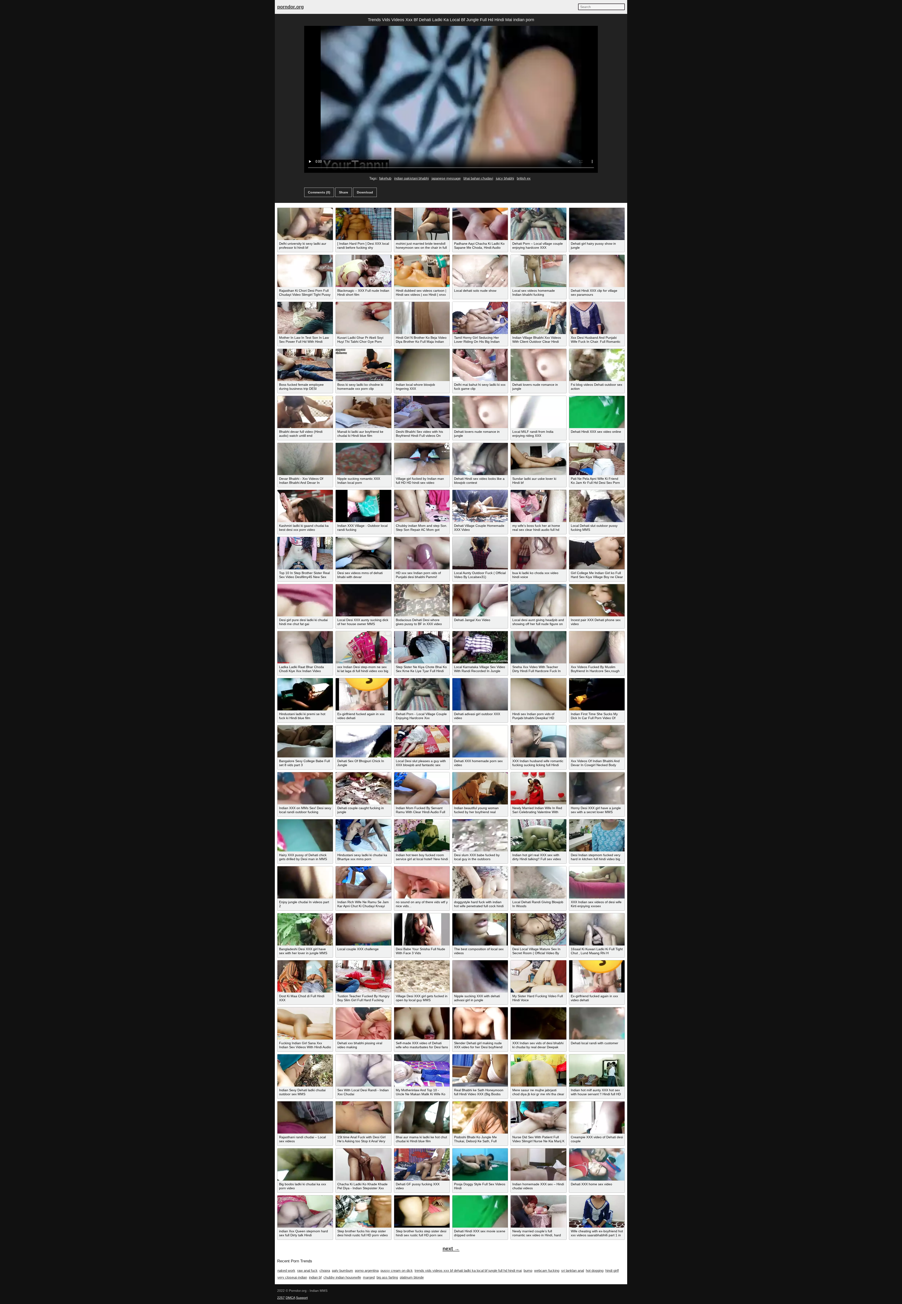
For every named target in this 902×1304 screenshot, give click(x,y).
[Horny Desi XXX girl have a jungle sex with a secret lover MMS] (597, 788)
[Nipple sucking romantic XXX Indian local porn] (363, 459)
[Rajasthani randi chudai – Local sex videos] (305, 1117)
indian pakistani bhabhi (411, 178)
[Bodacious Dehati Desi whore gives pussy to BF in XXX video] (422, 600)
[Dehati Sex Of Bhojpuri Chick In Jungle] (363, 741)
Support (302, 1298)
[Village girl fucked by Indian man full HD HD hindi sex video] (422, 459)
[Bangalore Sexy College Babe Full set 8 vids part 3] (305, 741)
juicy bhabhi (505, 178)
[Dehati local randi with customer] (597, 1023)
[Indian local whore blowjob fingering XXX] (422, 365)
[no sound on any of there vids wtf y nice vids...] (422, 882)
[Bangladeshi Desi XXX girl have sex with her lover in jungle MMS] (305, 929)
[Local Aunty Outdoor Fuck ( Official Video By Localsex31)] (480, 553)
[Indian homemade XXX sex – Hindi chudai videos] (538, 1164)
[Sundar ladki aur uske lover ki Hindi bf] (538, 459)
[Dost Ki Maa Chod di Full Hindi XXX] (305, 976)
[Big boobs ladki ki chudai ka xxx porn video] (305, 1164)
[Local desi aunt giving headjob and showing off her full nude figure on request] (538, 600)
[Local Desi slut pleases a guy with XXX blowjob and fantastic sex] (422, 741)
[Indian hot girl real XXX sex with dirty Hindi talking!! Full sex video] (538, 835)
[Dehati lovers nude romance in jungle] (538, 365)
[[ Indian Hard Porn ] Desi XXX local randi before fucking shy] (363, 224)
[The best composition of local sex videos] (480, 929)
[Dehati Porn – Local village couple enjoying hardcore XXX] (538, 224)
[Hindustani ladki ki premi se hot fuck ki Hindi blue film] (305, 694)
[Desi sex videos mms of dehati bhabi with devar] (363, 553)
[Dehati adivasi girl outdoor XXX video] (480, 694)
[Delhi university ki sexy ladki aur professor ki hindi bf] (305, 224)
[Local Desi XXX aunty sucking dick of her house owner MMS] (363, 600)
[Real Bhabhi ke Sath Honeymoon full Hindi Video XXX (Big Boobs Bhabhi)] (480, 1070)
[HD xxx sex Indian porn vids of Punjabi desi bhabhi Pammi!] (422, 553)
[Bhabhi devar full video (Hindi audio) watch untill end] (305, 412)
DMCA (290, 1298)
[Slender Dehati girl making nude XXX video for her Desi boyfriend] (480, 1023)
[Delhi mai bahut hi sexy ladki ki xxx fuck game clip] (480, 365)
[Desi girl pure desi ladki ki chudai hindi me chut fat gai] (305, 600)
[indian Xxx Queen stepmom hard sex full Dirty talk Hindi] (305, 1211)
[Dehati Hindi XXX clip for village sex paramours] (597, 271)
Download (365, 192)
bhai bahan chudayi (478, 178)
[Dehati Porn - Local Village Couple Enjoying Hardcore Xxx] (422, 694)
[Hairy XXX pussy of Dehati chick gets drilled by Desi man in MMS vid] (305, 835)
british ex (524, 178)
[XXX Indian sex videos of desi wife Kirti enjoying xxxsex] (597, 882)
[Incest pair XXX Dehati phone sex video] (597, 600)
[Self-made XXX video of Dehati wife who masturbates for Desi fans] (422, 1023)
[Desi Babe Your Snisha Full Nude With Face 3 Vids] (422, 929)
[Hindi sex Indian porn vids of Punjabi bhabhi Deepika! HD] (538, 694)
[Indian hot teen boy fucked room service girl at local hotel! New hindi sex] (422, 835)
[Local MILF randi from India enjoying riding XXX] (538, 412)
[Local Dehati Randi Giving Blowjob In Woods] (538, 882)
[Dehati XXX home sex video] (597, 1164)
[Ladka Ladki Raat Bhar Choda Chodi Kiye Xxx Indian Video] (305, 647)
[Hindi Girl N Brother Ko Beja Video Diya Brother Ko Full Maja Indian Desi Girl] (422, 318)
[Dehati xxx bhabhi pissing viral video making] (363, 1023)
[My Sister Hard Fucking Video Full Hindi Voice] (538, 976)
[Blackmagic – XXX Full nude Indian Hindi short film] (363, 271)
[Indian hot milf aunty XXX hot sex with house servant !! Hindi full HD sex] (597, 1070)
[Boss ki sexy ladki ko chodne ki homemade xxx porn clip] (363, 365)
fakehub (385, 178)
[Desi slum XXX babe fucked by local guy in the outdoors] (480, 835)
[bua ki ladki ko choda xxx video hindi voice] (538, 553)
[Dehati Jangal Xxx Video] (480, 600)
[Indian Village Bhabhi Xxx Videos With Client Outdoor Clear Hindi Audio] (538, 318)
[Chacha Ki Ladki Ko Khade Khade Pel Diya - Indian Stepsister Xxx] (363, 1164)
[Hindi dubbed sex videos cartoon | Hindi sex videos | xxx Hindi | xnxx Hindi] (422, 271)
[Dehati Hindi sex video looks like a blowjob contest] (480, 459)
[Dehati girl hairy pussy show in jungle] (597, 224)
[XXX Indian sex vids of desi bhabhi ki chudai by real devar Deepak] (538, 1023)
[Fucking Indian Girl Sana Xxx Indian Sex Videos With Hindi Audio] (305, 1023)
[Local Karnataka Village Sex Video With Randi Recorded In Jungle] (480, 647)
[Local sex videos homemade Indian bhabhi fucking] (538, 271)
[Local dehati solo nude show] (480, 271)
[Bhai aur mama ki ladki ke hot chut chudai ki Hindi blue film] (422, 1117)
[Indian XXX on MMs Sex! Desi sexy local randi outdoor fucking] (305, 788)
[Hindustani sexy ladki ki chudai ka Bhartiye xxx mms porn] (363, 835)
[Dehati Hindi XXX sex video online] (597, 412)
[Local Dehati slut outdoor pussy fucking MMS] (597, 506)
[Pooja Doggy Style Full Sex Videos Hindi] (480, 1164)
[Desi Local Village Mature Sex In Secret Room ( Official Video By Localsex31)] (538, 929)
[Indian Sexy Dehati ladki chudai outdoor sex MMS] (305, 1070)
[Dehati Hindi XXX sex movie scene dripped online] (480, 1211)
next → (451, 1249)
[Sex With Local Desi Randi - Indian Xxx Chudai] (363, 1070)
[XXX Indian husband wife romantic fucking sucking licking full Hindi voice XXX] (538, 741)
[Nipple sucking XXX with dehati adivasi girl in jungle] (480, 976)
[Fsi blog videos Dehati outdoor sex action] (597, 365)
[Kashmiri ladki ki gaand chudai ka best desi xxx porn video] (305, 506)
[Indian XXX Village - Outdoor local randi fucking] (363, 506)
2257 (281, 1298)
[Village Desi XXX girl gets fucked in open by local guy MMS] (422, 976)
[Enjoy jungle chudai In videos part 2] (305, 882)
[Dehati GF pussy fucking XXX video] (422, 1164)
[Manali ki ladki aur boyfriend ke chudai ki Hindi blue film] (363, 412)
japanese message (446, 178)
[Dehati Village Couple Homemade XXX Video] (480, 506)
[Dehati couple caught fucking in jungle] (363, 788)
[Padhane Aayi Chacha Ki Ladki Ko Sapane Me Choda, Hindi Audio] (480, 224)
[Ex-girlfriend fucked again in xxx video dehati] (363, 694)
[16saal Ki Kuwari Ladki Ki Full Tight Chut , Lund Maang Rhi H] (597, 929)
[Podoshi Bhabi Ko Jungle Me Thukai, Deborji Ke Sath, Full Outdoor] (480, 1117)
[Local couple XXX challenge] (363, 929)
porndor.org (290, 6)
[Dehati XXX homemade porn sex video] (480, 741)
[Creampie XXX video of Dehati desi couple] (597, 1117)
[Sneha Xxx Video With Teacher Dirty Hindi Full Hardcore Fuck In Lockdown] (538, 647)
